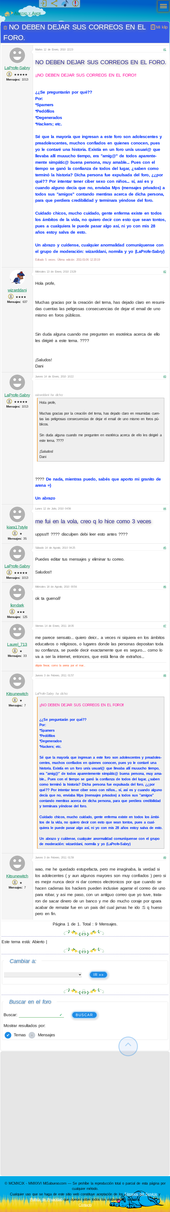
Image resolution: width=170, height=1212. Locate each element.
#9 (164, 857)
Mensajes (45, 1035)
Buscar (84, 1015)
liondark (17, 605)
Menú (162, 7)
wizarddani (17, 290)
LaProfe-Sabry (17, 67)
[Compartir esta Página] (54, 3)
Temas (19, 1035)
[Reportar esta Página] (75, 3)
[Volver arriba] (128, 1046)
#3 (164, 376)
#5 (164, 547)
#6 (164, 586)
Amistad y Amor (27, 13)
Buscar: (11, 1014)
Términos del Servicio (140, 1194)
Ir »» (98, 975)
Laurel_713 (17, 644)
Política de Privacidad (46, 1199)
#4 (164, 508)
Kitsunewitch (17, 693)
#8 (164, 675)
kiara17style (17, 527)
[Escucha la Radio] (64, 3)
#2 (164, 271)
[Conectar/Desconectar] (43, 3)
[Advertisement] (85, 1083)
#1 (164, 49)
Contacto (85, 1205)
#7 (164, 625)
